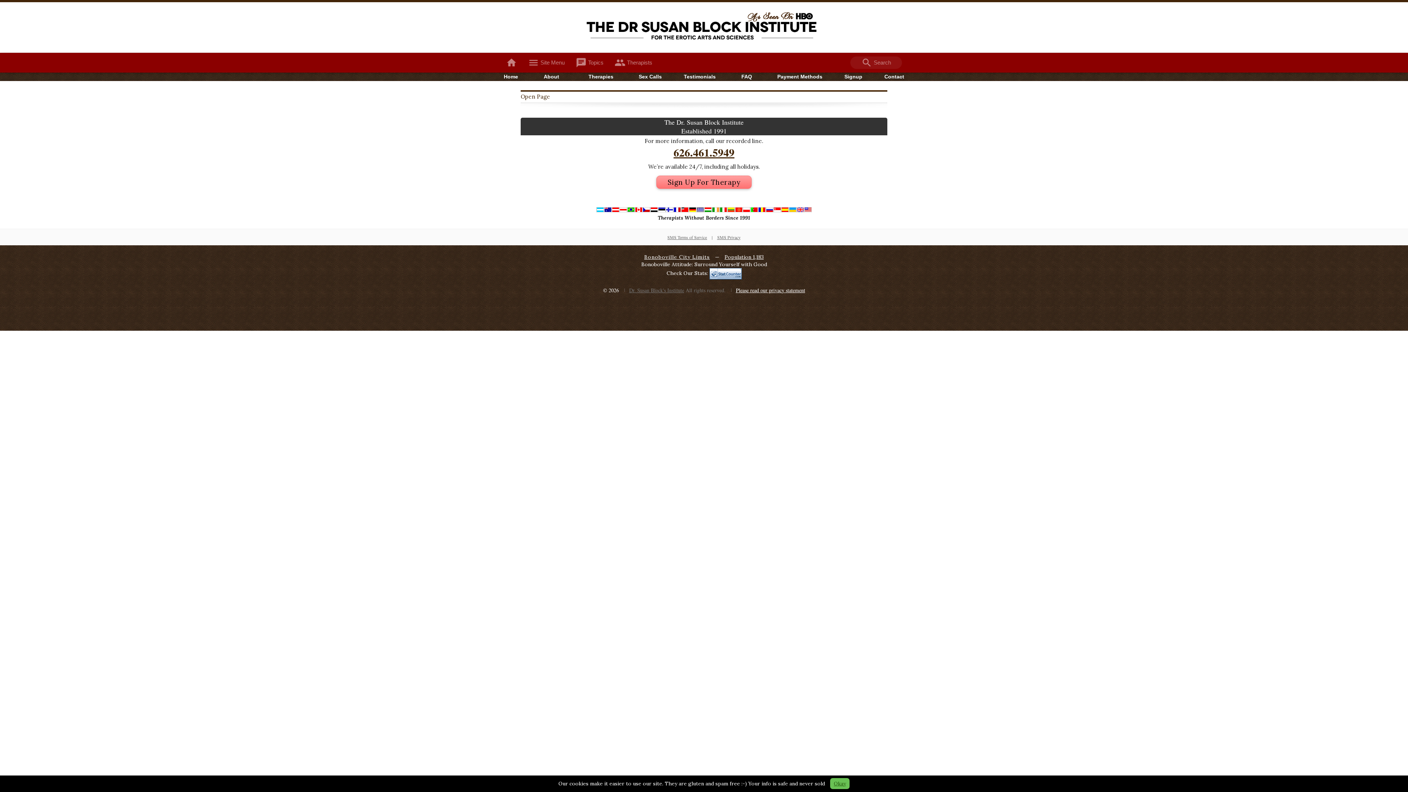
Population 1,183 (744, 257)
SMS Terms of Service (687, 237)
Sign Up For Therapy (704, 182)
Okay (840, 783)
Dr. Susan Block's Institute (656, 290)
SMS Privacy (729, 237)
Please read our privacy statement (770, 290)
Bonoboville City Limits (677, 257)
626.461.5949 (704, 152)
